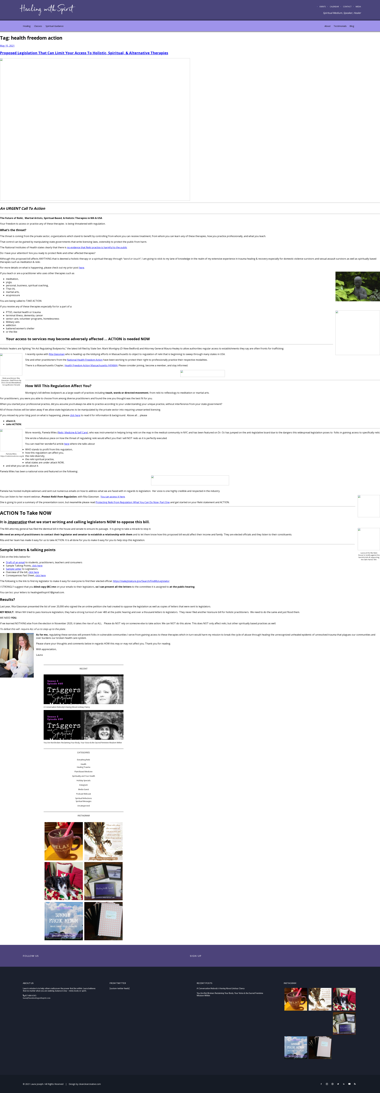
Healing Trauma (83, 767)
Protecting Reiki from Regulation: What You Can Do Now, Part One (133, 502)
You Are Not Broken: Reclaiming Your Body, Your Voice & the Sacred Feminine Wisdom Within (83, 742)
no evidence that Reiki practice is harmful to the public (97, 247)
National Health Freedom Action (85, 359)
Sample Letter (14, 569)
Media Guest (83, 789)
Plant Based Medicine (83, 771)
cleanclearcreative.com (90, 1084)
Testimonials (340, 25)
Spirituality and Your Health (83, 776)
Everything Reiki (83, 759)
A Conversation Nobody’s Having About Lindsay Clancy (67, 707)
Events (323, 6)
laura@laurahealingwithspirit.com (36, 998)
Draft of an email (15, 562)
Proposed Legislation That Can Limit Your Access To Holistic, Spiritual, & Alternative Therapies (84, 52)
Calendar (334, 6)
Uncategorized (83, 805)
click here (75, 415)
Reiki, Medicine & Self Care (72, 432)
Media (358, 6)
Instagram (83, 785)
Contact (347, 6)
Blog (352, 25)
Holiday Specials (83, 780)
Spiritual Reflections (83, 798)
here (81, 267)
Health (83, 764)
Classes (38, 25)
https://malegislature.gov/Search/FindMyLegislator (141, 581)
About (327, 25)
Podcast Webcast (83, 794)
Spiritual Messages (83, 801)
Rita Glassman (57, 354)
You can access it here (112, 496)
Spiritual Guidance (55, 25)
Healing (27, 25)
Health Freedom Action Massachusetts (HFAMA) (91, 365)
